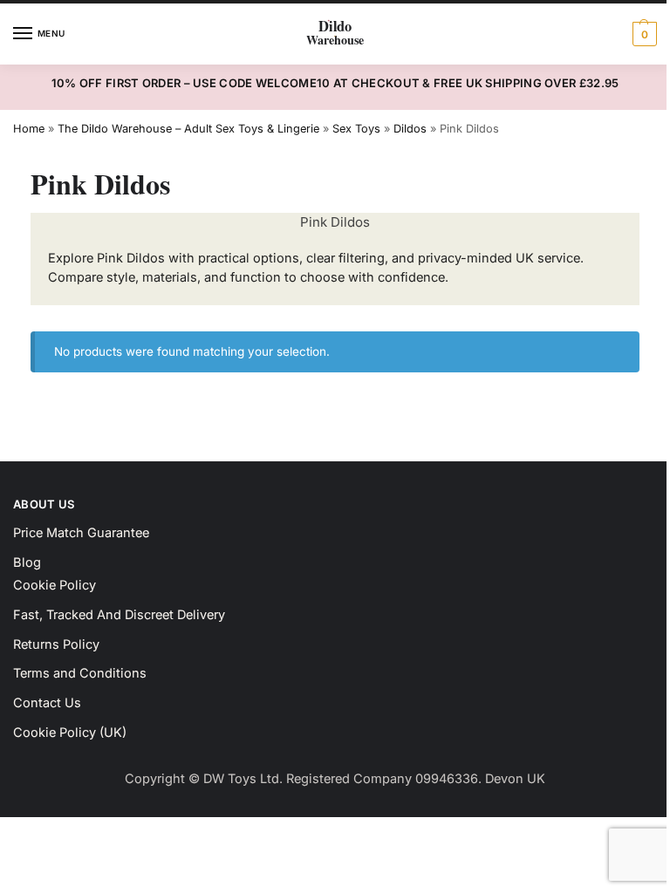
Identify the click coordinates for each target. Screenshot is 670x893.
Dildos (410, 128)
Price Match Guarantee (81, 533)
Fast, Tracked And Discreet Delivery (119, 615)
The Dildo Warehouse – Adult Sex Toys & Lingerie (188, 128)
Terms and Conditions (80, 673)
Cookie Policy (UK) (69, 732)
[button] (642, 34)
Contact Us (47, 703)
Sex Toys (356, 128)
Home (28, 128)
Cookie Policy (54, 585)
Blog (27, 562)
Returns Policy (56, 644)
